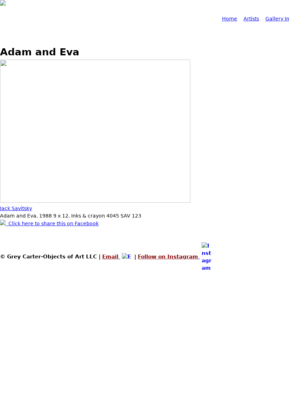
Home (229, 19)
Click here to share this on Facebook (52, 223)
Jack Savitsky (16, 208)
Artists (251, 19)
